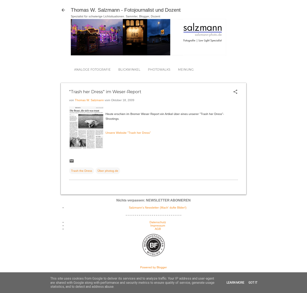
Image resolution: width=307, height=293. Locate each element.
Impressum (157, 225)
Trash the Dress (81, 170)
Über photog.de (108, 170)
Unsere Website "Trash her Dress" (128, 132)
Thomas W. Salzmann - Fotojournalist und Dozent (126, 10)
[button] (235, 92)
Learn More (235, 282)
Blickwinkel (129, 69)
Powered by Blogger (153, 267)
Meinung (186, 69)
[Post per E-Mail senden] (71, 162)
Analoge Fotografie (92, 69)
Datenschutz (158, 222)
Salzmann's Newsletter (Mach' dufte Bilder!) (157, 207)
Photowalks (159, 69)
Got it (253, 282)
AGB (158, 229)
